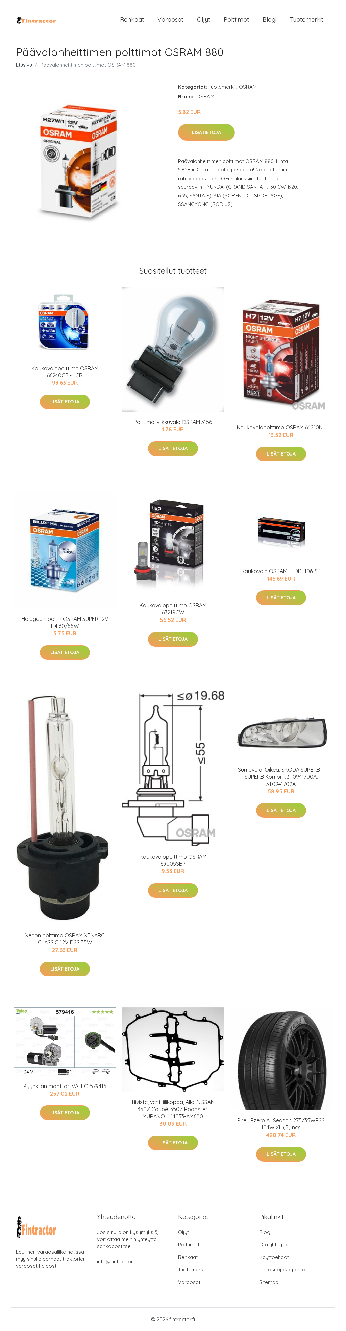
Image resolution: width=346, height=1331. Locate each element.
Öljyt (203, 19)
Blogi (269, 19)
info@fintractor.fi (117, 1261)
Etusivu (24, 65)
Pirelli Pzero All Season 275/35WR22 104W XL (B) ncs (281, 1124)
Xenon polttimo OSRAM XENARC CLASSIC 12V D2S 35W (65, 939)
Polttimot (236, 19)
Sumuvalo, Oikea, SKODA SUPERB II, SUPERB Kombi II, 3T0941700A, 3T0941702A (281, 776)
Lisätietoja (206, 132)
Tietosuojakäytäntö (282, 1269)
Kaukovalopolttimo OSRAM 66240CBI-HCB (64, 372)
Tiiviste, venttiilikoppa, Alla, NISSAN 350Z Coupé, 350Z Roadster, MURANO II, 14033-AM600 (173, 1109)
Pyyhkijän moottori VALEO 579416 (64, 1086)
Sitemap (268, 1282)
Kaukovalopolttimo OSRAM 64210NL (281, 427)
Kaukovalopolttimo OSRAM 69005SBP (173, 860)
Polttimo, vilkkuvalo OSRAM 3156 (173, 422)
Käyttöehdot (274, 1257)
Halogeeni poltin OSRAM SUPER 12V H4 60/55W (64, 622)
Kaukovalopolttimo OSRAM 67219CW (173, 609)
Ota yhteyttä (274, 1244)
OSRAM (248, 87)
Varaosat (170, 19)
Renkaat (132, 19)
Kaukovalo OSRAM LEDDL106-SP (281, 571)
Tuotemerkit (306, 19)
